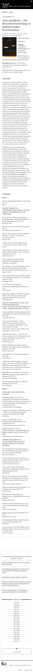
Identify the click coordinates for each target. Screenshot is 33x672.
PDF (3, 205)
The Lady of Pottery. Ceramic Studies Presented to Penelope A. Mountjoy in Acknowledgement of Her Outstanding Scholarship (16, 583)
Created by (28, 670)
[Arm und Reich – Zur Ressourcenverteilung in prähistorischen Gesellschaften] (9, 56)
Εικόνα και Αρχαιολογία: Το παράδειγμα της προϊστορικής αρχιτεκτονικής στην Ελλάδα (15, 591)
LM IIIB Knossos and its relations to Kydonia (14, 577)
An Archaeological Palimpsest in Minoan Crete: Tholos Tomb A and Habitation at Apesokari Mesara (15, 570)
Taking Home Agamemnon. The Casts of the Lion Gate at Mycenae (16, 563)
